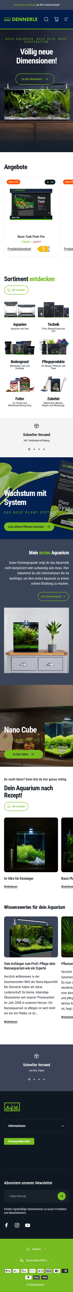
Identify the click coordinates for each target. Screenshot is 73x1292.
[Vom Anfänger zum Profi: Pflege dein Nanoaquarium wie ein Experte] (31, 936)
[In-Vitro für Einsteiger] (31, 845)
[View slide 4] (43, 449)
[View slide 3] (38, 449)
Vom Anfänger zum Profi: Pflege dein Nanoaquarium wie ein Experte (29, 965)
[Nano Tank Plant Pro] (31, 204)
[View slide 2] (34, 449)
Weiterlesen (10, 886)
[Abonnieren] (62, 1196)
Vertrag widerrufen (19, 1141)
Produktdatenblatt (19, 249)
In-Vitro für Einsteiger (18, 878)
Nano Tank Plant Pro (31, 237)
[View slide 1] (29, 449)
